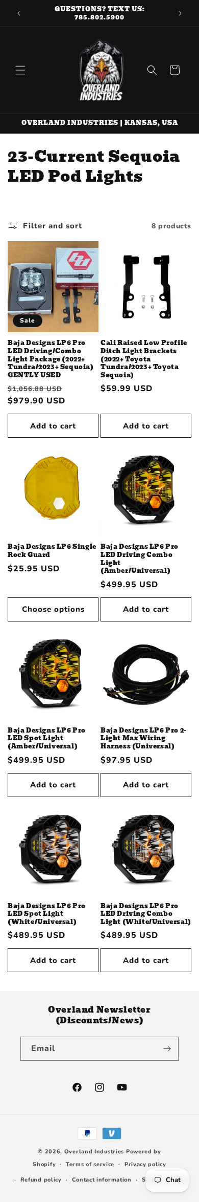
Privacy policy (145, 1164)
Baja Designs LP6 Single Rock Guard (52, 551)
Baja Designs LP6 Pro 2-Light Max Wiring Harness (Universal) (144, 738)
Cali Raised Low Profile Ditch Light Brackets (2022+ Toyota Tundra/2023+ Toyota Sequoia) (144, 359)
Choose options (53, 609)
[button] (20, 70)
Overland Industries (94, 1151)
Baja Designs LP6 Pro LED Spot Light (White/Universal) (47, 914)
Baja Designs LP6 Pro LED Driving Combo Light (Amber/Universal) (140, 558)
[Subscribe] (167, 1049)
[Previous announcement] (19, 13)
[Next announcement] (180, 13)
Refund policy (41, 1180)
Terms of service (90, 1164)
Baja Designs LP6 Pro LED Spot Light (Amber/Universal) (47, 738)
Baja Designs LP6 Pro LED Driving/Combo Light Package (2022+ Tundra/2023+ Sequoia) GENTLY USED (51, 359)
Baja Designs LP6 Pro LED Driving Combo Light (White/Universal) (146, 914)
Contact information (102, 1180)
